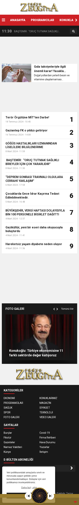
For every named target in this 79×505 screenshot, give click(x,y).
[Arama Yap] (73, 31)
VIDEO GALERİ (48, 417)
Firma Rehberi (48, 437)
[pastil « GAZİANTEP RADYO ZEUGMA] (39, 7)
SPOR (7, 412)
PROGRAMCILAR (42, 20)
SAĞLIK (8, 407)
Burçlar (8, 432)
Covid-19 (45, 432)
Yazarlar (44, 447)
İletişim (44, 451)
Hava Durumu (47, 442)
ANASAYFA (17, 20)
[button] (76, 20)
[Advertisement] (40, 51)
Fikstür (7, 437)
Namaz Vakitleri (13, 447)
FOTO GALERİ (11, 417)
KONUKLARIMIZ (48, 398)
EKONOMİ (9, 398)
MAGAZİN (45, 402)
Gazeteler (9, 442)
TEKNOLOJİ (46, 412)
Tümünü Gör (67, 309)
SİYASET (45, 407)
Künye (7, 451)
